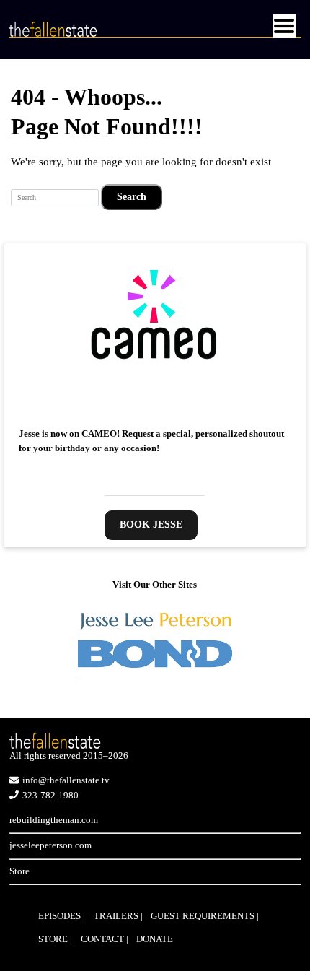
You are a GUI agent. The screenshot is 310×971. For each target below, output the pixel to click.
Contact (102, 938)
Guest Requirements (202, 915)
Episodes (59, 915)
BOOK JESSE (151, 524)
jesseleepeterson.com (50, 845)
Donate (154, 938)
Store (19, 871)
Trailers (116, 915)
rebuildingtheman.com (53, 819)
